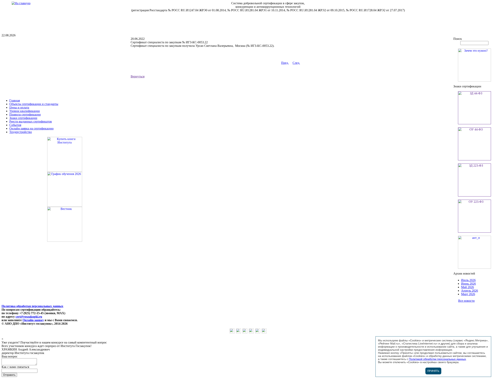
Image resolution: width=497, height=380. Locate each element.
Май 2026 (467, 287)
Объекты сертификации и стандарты (33, 104)
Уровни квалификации (24, 111)
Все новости (466, 300)
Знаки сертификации (23, 118)
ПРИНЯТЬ (433, 371)
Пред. (285, 62)
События (15, 125)
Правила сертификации (25, 114)
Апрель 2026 (469, 290)
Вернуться (137, 76)
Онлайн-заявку (33, 320)
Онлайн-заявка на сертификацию (31, 128)
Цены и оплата (19, 107)
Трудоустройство (20, 132)
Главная (14, 100)
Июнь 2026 (468, 283)
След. (296, 62)
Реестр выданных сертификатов (30, 121)
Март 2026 (468, 294)
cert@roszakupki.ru (29, 316)
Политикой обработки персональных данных (437, 359)
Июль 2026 (468, 280)
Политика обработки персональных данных (32, 306)
